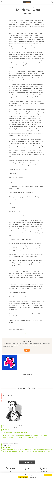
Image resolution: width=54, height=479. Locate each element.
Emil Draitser (6, 429)
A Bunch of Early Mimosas (13, 428)
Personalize (33, 477)
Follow (27, 350)
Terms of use (12, 471)
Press (8, 471)
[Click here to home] (27, 462)
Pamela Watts (6, 447)
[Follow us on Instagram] (43, 472)
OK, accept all (47, 475)
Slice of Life (5, 443)
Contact (37, 471)
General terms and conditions (29, 471)
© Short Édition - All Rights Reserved (16, 329)
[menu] (2, 2)
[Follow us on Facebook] (46, 472)
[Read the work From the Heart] (13, 410)
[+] (41, 437)
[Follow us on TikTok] (44, 472)
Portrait (30, 7)
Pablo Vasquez (7, 398)
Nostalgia (9, 425)
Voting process (19, 471)
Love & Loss (25, 7)
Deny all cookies (23, 477)
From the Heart (9, 396)
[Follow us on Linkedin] (41, 472)
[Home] (27, 2)
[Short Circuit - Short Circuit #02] (9, 362)
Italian (4, 377)
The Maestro (8, 445)
